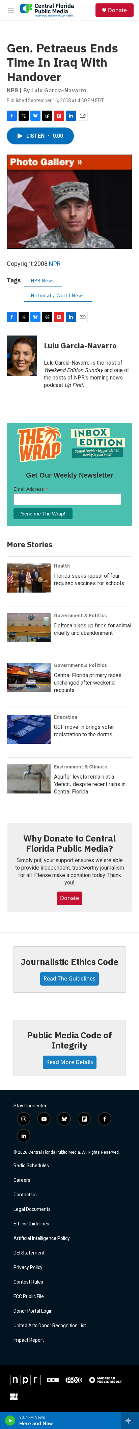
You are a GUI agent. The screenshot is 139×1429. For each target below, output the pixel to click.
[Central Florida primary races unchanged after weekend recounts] (29, 677)
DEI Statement (29, 1252)
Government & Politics (80, 616)
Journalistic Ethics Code (69, 961)
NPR (55, 263)
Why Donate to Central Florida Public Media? (69, 843)
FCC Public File (28, 1296)
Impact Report (28, 1340)
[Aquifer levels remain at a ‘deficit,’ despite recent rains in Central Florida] (29, 778)
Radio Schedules (31, 1165)
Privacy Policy (28, 1267)
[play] (10, 1420)
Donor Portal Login (33, 1311)
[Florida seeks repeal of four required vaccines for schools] (29, 578)
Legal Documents (32, 1209)
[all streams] (130, 1420)
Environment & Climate (80, 767)
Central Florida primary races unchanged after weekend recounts (87, 682)
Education (65, 717)
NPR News (43, 281)
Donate (117, 10)
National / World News (58, 296)
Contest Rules (28, 1282)
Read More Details (69, 1062)
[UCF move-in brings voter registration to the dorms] (29, 729)
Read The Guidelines (69, 978)
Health (62, 566)
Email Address (30, 489)
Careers (21, 1180)
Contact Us (25, 1194)
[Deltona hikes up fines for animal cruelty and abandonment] (29, 627)
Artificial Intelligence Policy (41, 1238)
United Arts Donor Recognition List (49, 1325)
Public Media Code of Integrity (69, 1040)
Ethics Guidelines (31, 1223)
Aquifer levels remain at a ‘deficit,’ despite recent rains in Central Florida (90, 784)
